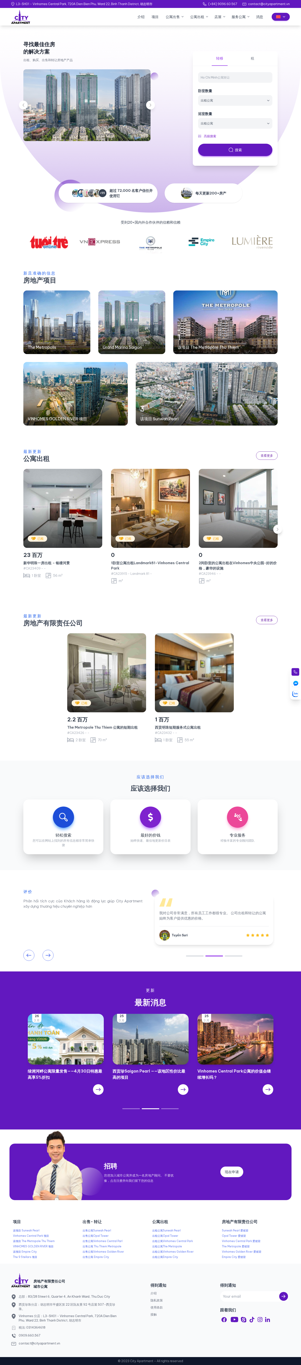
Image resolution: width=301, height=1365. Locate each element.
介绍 (141, 17)
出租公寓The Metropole (167, 1246)
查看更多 (267, 456)
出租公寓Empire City (165, 1257)
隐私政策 (156, 1300)
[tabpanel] (214, 919)
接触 (153, 1314)
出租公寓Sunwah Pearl (166, 1230)
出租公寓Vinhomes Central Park (172, 1241)
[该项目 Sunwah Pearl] (207, 394)
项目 (155, 17)
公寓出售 (173, 17)
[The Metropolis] (56, 322)
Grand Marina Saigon (122, 347)
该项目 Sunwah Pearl (159, 418)
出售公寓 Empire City (96, 1257)
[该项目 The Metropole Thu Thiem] (225, 322)
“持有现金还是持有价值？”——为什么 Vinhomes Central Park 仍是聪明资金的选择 (65, 1077)
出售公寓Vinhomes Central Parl (103, 1241)
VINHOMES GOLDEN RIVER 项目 (57, 418)
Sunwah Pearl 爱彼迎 (235, 1230)
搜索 (238, 150)
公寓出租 (197, 17)
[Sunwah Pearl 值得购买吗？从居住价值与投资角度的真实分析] (235, 1089)
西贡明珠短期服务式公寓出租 (178, 727)
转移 (219, 58)
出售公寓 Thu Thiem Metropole (102, 1246)
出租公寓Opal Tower (165, 1235)
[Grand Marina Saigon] (131, 322)
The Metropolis (42, 347)
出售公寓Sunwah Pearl (97, 1230)
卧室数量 (205, 91)
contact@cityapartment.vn (269, 4)
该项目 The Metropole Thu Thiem (208, 347)
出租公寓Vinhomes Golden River (173, 1251)
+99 (102, 193)
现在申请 (232, 1172)
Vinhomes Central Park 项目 (31, 1235)
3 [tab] (170, 1108)
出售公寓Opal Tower (96, 1235)
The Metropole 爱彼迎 (236, 1246)
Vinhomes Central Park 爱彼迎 (241, 1241)
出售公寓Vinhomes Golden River (103, 1251)
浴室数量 (205, 113)
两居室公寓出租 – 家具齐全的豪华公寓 (229, 563)
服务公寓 (239, 17)
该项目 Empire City (25, 1251)
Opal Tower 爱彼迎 (234, 1235)
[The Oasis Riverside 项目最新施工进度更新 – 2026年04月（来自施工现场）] (151, 1089)
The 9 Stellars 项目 (25, 1257)
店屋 (217, 17)
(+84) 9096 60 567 (222, 4)
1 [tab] (131, 1108)
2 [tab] (150, 1108)
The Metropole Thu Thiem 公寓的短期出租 (102, 727)
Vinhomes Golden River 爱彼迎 (241, 1251)
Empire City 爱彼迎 (234, 1257)
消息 (259, 17)
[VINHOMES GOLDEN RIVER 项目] (75, 394)
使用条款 (156, 1307)
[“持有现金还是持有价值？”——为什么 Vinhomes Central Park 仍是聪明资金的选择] (66, 1095)
